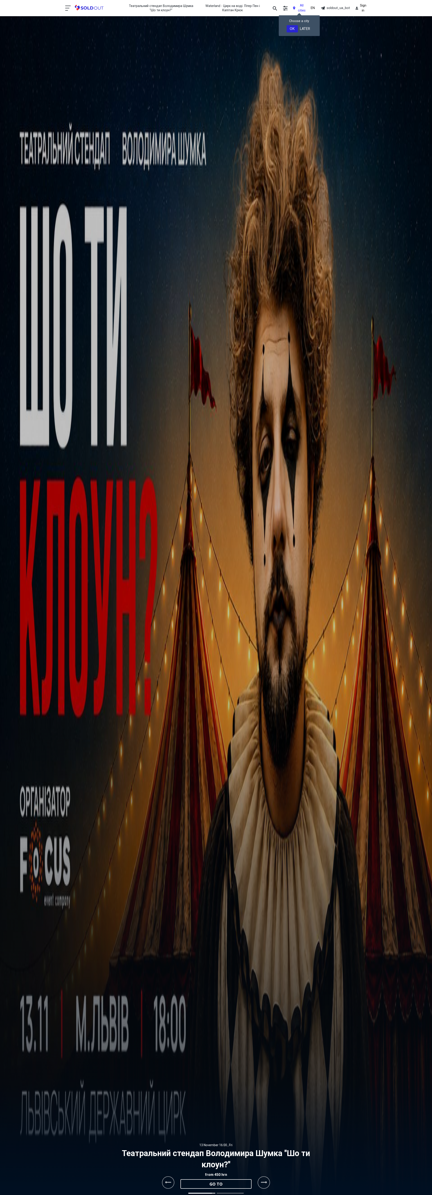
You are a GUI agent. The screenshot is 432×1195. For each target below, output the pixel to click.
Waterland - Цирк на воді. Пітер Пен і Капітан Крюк (232, 8)
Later (305, 29)
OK (292, 29)
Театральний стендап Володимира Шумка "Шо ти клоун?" (161, 8)
